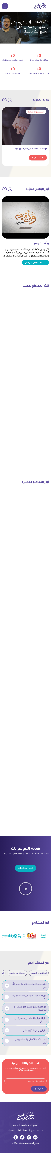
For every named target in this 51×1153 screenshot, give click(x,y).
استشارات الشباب (39, 973)
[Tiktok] (22, 1137)
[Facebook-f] (15, 1137)
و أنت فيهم (41, 243)
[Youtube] (35, 1137)
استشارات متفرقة (17, 973)
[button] (48, 28)
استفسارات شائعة (36, 112)
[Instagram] (29, 1137)
